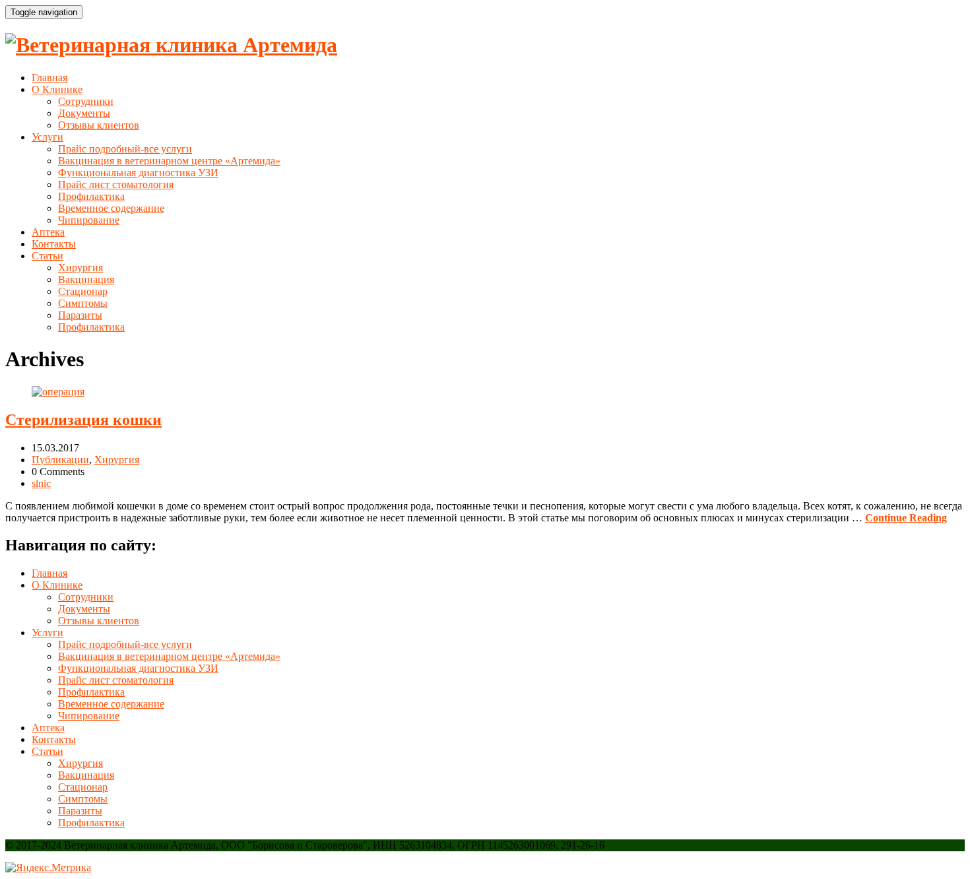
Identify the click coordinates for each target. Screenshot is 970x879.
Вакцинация (86, 279)
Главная (49, 77)
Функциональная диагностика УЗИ (138, 172)
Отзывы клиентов (98, 125)
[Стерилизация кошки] (58, 391)
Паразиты (80, 315)
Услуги (47, 137)
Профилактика (91, 196)
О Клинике (57, 89)
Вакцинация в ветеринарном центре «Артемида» (169, 160)
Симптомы (83, 303)
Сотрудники (85, 101)
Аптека (48, 232)
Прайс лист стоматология (116, 184)
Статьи (47, 255)
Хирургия (80, 267)
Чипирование (88, 220)
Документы (84, 113)
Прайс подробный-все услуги (125, 148)
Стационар (83, 291)
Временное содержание (111, 208)
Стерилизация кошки (83, 419)
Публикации (60, 459)
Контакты (54, 243)
